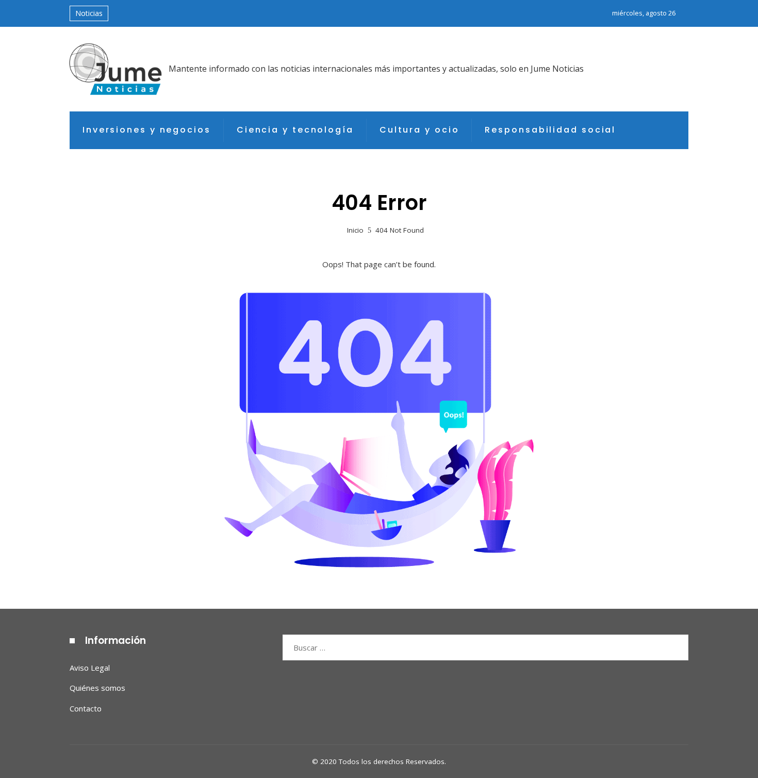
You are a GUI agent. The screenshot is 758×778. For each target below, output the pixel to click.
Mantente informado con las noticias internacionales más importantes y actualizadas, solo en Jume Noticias (376, 68)
